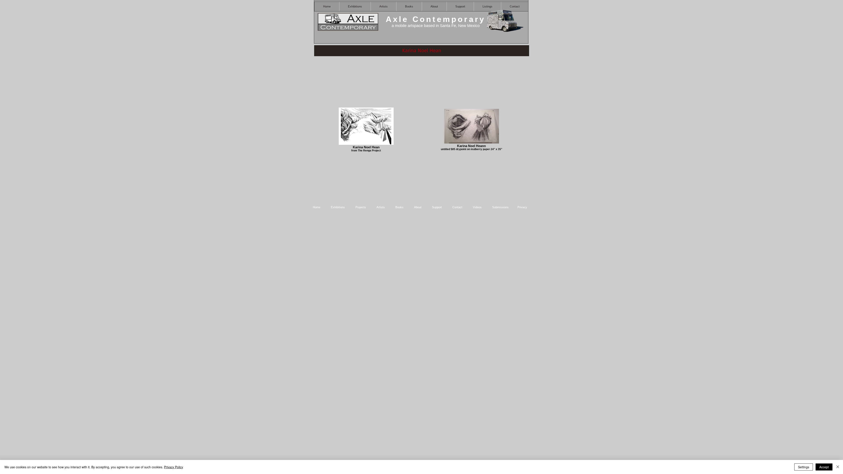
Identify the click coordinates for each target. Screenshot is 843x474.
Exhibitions (338, 207)
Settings (803, 467)
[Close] (837, 466)
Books (399, 207)
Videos (477, 207)
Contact (457, 207)
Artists (380, 207)
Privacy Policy (173, 467)
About (418, 207)
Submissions (500, 207)
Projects (360, 207)
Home (316, 207)
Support (437, 207)
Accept (824, 467)
